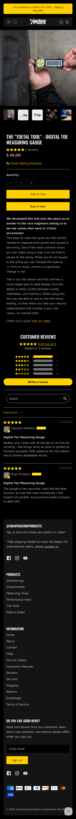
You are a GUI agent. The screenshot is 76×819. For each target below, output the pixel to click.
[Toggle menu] (9, 22)
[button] (15, 149)
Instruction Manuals (19, 666)
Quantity (12, 175)
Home (10, 635)
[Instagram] (17, 558)
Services (11, 679)
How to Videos (16, 660)
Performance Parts (18, 599)
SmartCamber (15, 587)
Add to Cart (38, 194)
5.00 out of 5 (47, 344)
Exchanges (13, 698)
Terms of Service (17, 704)
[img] (12, 422)
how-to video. (41, 321)
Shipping (12, 685)
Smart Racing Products (26, 163)
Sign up (17, 760)
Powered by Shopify (54, 809)
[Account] (59, 22)
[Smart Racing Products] (38, 22)
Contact (11, 647)
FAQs (9, 653)
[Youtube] (25, 558)
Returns (11, 691)
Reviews (12, 672)
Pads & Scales (15, 612)
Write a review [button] (38, 381)
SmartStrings (15, 580)
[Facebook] (9, 558)
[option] (38, 68)
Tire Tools (12, 606)
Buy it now (38, 206)
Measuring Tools (17, 593)
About (10, 641)
